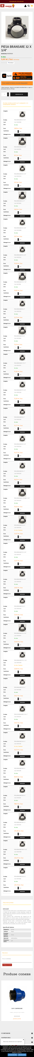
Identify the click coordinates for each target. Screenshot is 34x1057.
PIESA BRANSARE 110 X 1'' (19, 606)
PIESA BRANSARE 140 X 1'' (20, 741)
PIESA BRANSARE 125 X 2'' (20, 687)
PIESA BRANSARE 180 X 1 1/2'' (20, 849)
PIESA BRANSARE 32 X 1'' (19, 201)
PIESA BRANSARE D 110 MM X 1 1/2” (22, 498)
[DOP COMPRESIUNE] (17, 995)
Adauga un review (7, 965)
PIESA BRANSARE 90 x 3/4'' (20, 579)
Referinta (4, 53)
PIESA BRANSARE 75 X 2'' (19, 336)
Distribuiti (11, 63)
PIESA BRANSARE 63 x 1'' (19, 417)
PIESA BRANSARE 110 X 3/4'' (20, 552)
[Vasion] (10, 6)
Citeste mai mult (12, 1055)
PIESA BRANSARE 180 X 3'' (20, 795)
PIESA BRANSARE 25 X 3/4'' (20, 147)
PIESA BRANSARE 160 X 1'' (19, 768)
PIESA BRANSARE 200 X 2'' (20, 876)
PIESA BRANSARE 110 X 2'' (19, 525)
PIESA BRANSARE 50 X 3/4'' (20, 174)
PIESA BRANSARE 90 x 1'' (19, 471)
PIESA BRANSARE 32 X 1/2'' (20, 120)
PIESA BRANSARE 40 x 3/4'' (20, 228)
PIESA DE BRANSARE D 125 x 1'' (21, 714)
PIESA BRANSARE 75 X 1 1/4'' (20, 282)
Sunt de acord (22, 1055)
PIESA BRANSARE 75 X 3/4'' (20, 390)
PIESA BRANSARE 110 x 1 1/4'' (20, 660)
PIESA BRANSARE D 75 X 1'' (20, 363)
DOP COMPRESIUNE (17, 1009)
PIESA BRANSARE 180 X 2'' (20, 822)
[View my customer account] (25, 6)
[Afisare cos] (32, 6)
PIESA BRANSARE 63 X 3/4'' (20, 444)
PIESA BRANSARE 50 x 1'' (19, 309)
